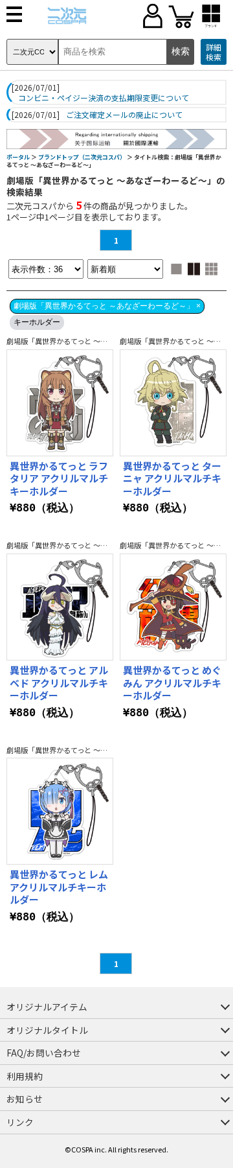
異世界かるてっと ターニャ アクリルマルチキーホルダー (172, 478)
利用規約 (24, 1075)
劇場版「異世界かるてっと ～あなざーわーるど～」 (89, 341)
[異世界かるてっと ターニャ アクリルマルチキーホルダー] (173, 403)
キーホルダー (37, 322)
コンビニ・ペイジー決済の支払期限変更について (103, 98)
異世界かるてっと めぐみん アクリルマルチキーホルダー (172, 682)
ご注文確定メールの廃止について (124, 115)
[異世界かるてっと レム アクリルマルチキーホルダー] (60, 811)
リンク (20, 1121)
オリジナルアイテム (46, 1006)
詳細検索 (213, 52)
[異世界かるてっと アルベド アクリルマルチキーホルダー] (60, 607)
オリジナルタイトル (47, 1029)
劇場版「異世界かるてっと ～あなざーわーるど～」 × (107, 305)
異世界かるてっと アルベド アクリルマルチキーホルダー (59, 682)
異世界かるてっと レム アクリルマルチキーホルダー (59, 886)
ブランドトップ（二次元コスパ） (82, 157)
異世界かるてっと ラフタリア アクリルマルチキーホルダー (59, 478)
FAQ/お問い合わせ (43, 1052)
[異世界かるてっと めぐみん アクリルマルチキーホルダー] (173, 607)
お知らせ (24, 1098)
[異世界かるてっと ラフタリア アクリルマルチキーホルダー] (60, 403)
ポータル (18, 157)
